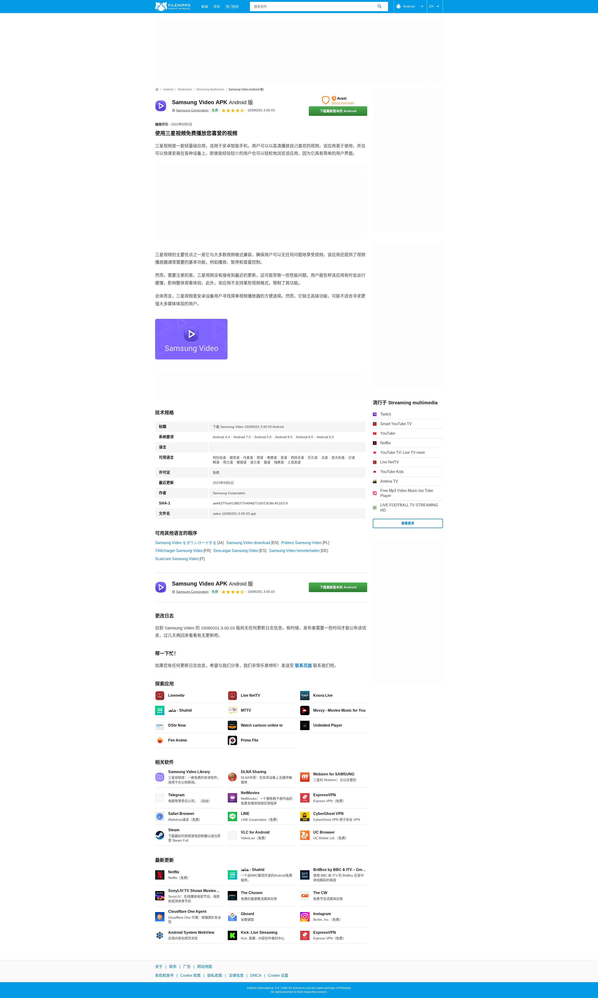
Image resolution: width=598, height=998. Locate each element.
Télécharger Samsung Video (179, 551)
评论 (217, 6)
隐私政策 (214, 976)
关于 (159, 967)
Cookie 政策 (190, 976)
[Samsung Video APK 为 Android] (160, 105)
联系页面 (303, 665)
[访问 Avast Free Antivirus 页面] (338, 100)
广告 (187, 967)
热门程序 (232, 6)
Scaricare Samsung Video (177, 559)
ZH (431, 6)
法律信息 (236, 976)
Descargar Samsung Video (236, 551)
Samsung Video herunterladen (294, 551)
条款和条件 (164, 976)
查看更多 (407, 523)
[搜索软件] (379, 6)
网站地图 (204, 967)
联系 (173, 967)
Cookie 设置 (278, 976)
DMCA (255, 976)
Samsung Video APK (212, 102)
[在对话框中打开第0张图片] (191, 339)
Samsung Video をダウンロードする (185, 543)
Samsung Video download (248, 543)
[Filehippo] (172, 6)
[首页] (157, 89)
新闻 (204, 6)
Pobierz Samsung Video (301, 543)
